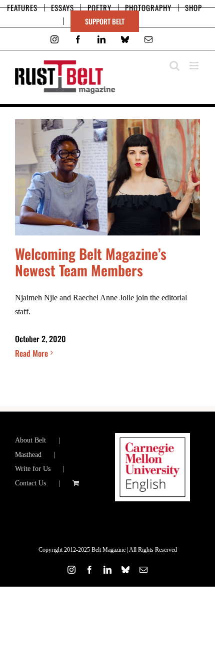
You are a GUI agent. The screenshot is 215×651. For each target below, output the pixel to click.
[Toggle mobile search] (175, 65)
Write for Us (32, 468)
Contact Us (30, 483)
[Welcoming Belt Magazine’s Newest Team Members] (107, 177)
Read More (31, 353)
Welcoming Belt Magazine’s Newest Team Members (90, 261)
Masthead (28, 454)
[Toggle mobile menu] (195, 65)
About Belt (30, 440)
